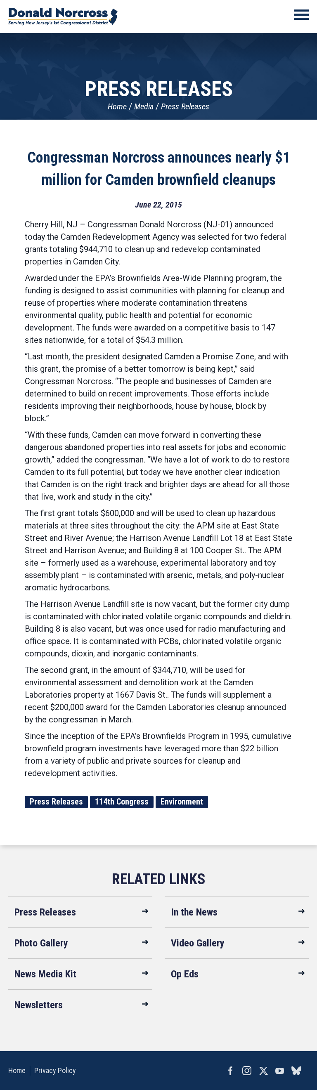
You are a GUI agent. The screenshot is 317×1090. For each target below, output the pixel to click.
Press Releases (185, 106)
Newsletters (38, 1005)
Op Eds (185, 974)
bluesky (296, 1071)
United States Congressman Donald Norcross (63, 16)
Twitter (263, 1071)
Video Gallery (198, 943)
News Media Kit (45, 974)
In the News (194, 912)
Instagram (247, 1071)
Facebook (230, 1071)
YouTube (280, 1071)
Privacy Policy (55, 1070)
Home (117, 106)
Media (144, 106)
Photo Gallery (41, 943)
